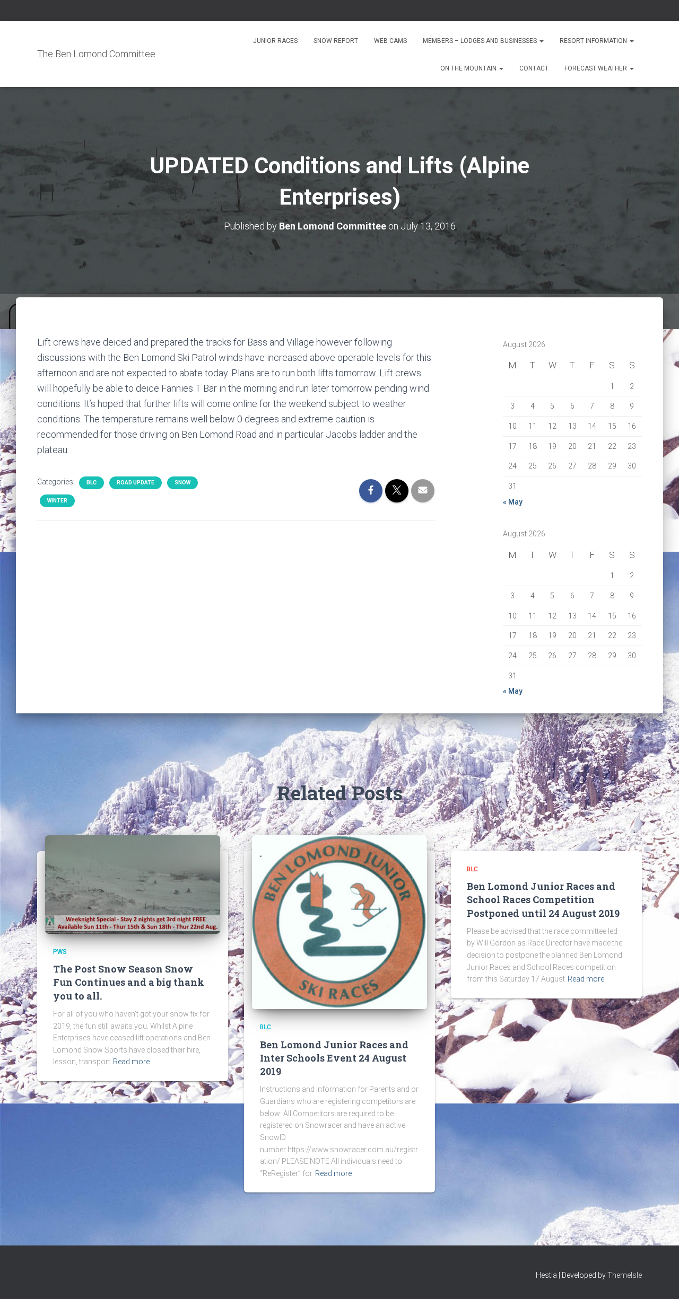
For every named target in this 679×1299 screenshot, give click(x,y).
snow (182, 482)
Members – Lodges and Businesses (480, 41)
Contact (534, 68)
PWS (60, 952)
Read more (131, 1061)
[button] (541, 41)
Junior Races (275, 41)
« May (513, 502)
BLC (91, 482)
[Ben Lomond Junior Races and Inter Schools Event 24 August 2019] (339, 921)
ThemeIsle (624, 1275)
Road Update (135, 482)
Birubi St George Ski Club (464, 167)
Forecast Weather (596, 68)
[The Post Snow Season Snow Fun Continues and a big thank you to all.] (132, 884)
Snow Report (336, 41)
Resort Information (594, 41)
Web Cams (390, 41)
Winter (57, 500)
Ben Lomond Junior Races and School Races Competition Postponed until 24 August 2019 (543, 899)
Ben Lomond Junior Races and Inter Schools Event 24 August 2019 (334, 1057)
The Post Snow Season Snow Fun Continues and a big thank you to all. (128, 982)
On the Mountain (469, 68)
